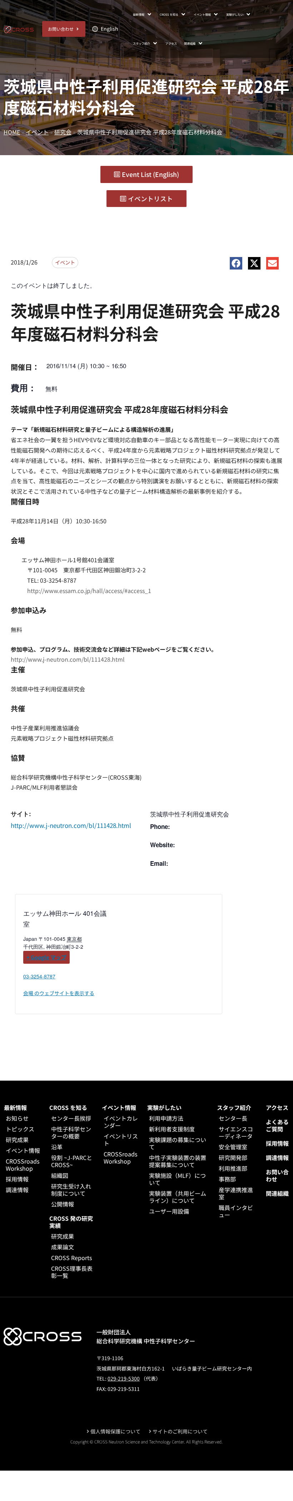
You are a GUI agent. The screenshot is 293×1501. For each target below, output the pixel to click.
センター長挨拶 (71, 1118)
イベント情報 (23, 1150)
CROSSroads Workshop (22, 1164)
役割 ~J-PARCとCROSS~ (71, 1161)
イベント (37, 132)
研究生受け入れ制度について (71, 1190)
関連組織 (277, 1193)
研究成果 (17, 1139)
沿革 (57, 1146)
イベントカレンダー (121, 1122)
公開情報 (62, 1204)
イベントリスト (121, 1139)
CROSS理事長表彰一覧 (72, 1272)
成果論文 (62, 1247)
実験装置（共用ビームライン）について (177, 1197)
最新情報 (15, 1107)
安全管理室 (233, 1146)
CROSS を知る (68, 1107)
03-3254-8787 (39, 976)
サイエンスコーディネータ (236, 1132)
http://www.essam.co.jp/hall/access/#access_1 (89, 590)
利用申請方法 (166, 1118)
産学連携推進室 (236, 1193)
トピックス (20, 1129)
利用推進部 (233, 1168)
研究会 (62, 132)
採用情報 (17, 1179)
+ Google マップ (46, 957)
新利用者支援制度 (172, 1129)
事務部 (227, 1179)
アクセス (277, 1107)
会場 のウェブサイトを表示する (58, 993)
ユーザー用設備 (169, 1211)
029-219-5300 (124, 1378)
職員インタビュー (236, 1211)
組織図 (59, 1175)
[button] (142, 14)
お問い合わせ (277, 1175)
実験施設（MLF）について (177, 1179)
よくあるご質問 (277, 1125)
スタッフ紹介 (234, 1107)
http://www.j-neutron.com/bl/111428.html (68, 659)
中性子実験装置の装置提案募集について (177, 1161)
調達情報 (17, 1189)
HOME (12, 132)
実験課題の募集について (177, 1143)
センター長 (233, 1118)
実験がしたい (164, 1107)
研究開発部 (233, 1157)
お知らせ (17, 1118)
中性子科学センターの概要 (71, 1132)
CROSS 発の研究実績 (71, 1222)
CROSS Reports (71, 1257)
